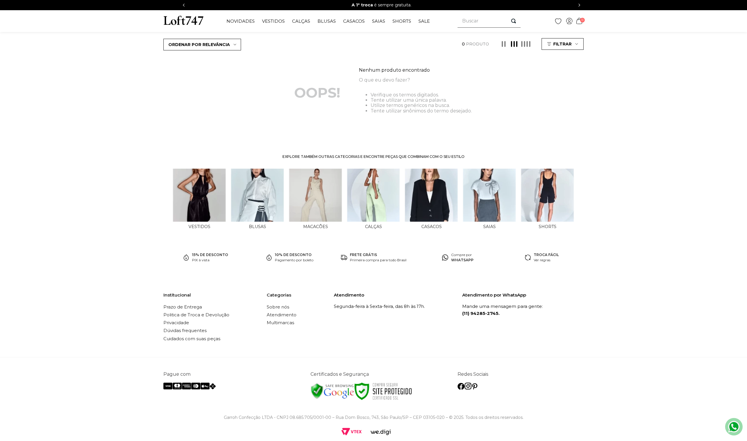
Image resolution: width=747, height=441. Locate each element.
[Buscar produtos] (514, 21)
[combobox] (489, 21)
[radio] (503, 44)
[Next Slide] (579, 5)
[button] (563, 43)
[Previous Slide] (184, 5)
